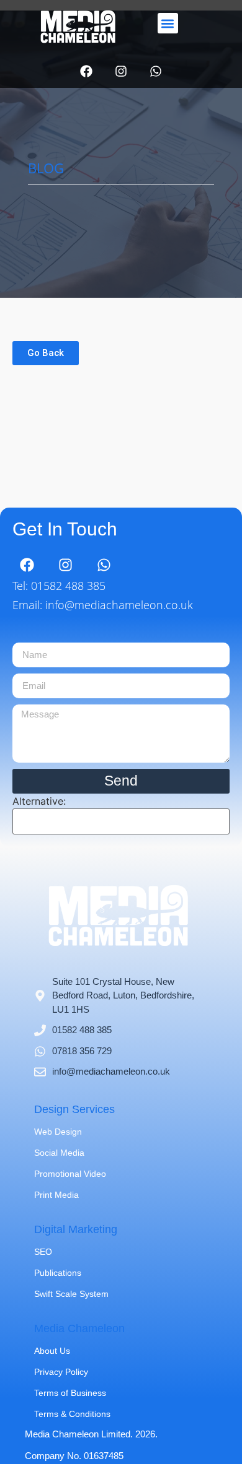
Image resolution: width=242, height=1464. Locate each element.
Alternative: (39, 801)
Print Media (56, 1195)
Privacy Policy (61, 1372)
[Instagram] (121, 71)
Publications (57, 1273)
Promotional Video (70, 1174)
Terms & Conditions (72, 1414)
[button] (168, 23)
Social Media (59, 1153)
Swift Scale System (71, 1294)
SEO (43, 1252)
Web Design (58, 1132)
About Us (52, 1351)
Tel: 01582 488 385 (58, 585)
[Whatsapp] (155, 71)
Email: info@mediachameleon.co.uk (102, 604)
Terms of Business (70, 1393)
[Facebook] (86, 71)
